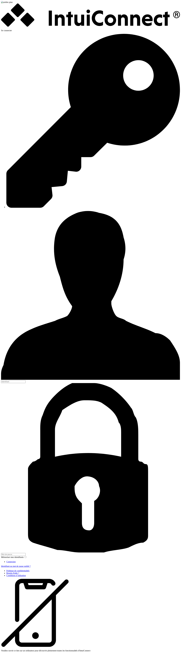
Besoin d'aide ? (12, 573)
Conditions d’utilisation (16, 575)
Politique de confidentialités (17, 571)
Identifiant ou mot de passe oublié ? (16, 566)
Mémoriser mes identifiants (12, 557)
